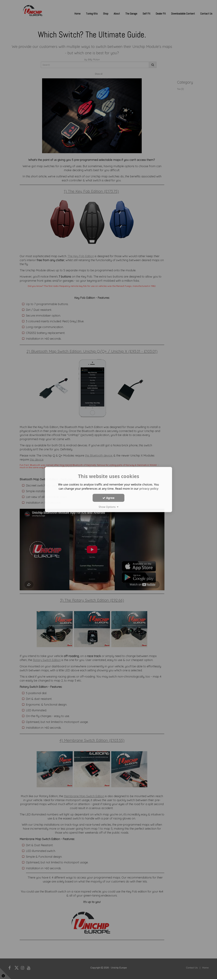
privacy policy (148, 488)
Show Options (108, 507)
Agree (110, 498)
